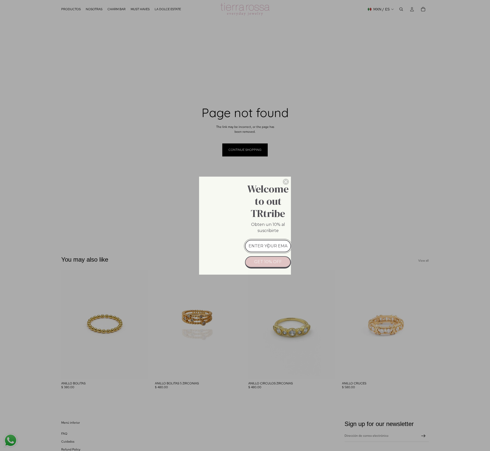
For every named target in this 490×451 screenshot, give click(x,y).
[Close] (286, 182)
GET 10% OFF (268, 261)
